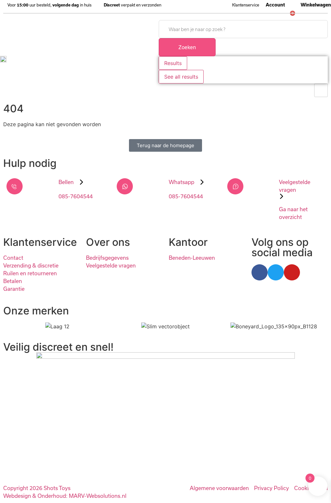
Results (173, 63)
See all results (181, 76)
